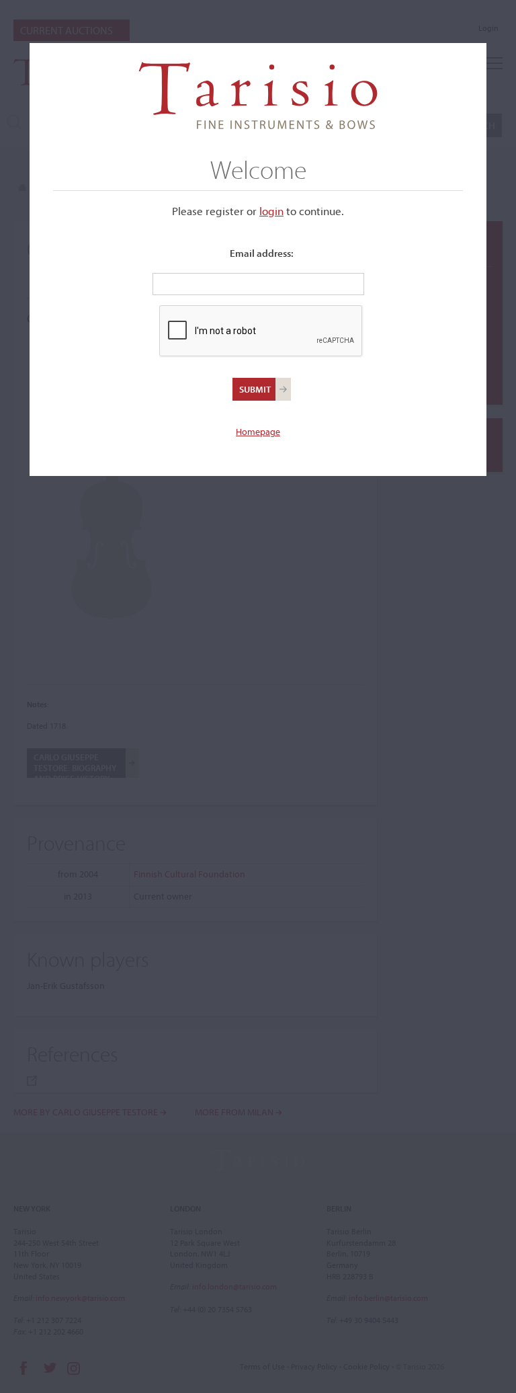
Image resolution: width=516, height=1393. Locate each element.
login (271, 211)
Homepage (258, 432)
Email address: (262, 253)
